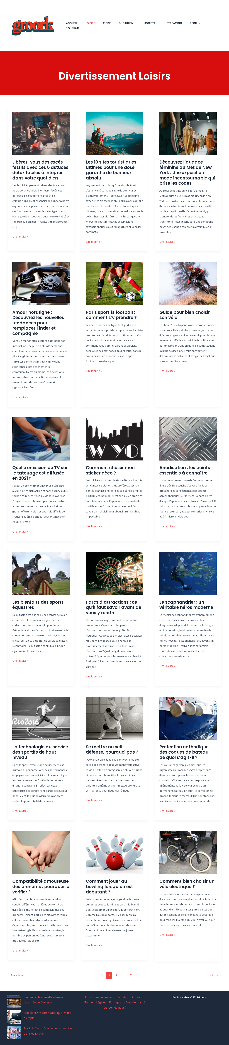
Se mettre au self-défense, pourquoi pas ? (112, 749)
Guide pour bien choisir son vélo (184, 315)
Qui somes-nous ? (115, 1008)
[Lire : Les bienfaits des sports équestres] (41, 573)
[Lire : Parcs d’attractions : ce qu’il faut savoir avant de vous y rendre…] (114, 573)
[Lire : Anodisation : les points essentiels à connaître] (188, 439)
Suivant (215, 975)
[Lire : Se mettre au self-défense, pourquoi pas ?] (114, 718)
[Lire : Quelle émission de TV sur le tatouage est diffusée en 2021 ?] (41, 439)
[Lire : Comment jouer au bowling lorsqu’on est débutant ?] (114, 852)
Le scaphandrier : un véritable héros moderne (186, 604)
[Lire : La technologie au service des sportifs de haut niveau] (41, 718)
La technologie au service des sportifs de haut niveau (40, 752)
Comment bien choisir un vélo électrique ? (187, 884)
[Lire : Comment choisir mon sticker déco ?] (114, 439)
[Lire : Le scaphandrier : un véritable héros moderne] (188, 573)
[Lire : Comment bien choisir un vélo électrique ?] (188, 852)
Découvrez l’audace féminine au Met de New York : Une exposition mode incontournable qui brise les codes (187, 172)
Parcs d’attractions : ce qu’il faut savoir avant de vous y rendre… (113, 607)
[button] (135, 23)
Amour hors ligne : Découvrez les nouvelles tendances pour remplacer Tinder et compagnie (38, 322)
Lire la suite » (20, 236)
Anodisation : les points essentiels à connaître (184, 470)
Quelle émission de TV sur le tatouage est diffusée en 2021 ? (40, 473)
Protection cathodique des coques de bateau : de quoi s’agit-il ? (185, 752)
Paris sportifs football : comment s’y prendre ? (111, 315)
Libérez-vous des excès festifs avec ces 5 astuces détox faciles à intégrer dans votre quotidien (40, 170)
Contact (137, 997)
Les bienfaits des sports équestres (38, 604)
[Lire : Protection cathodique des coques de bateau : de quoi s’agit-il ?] (188, 718)
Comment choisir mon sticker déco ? (110, 470)
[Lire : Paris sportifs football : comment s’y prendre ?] (114, 283)
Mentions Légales (95, 1002)
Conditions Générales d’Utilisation (107, 997)
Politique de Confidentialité (127, 1002)
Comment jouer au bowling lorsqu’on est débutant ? (109, 886)
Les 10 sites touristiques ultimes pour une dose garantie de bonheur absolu (111, 170)
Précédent (15, 975)
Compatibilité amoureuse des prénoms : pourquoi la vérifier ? (41, 886)
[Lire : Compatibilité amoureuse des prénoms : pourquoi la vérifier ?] (41, 852)
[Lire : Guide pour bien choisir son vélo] (188, 283)
